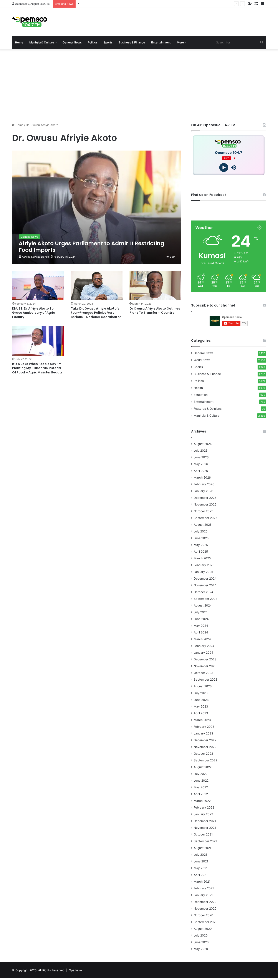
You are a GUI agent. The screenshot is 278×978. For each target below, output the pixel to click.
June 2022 (201, 780)
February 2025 (204, 565)
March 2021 (202, 881)
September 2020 (205, 922)
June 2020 (201, 942)
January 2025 (203, 572)
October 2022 (203, 753)
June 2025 (201, 538)
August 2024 (203, 605)
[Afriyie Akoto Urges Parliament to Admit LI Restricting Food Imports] (96, 207)
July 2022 (200, 774)
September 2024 (205, 598)
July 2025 (200, 531)
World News (202, 360)
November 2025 (205, 504)
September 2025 (205, 518)
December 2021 (205, 821)
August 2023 (203, 686)
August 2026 (203, 444)
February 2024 (204, 646)
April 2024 (201, 632)
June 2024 (201, 619)
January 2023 (203, 733)
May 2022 (201, 787)
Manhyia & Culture (41, 42)
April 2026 (201, 470)
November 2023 (205, 666)
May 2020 (201, 949)
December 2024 (205, 578)
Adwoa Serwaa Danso (35, 256)
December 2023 (205, 659)
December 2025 (205, 497)
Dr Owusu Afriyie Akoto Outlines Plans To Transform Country (154, 310)
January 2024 (203, 652)
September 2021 (205, 841)
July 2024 (201, 612)
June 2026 (201, 457)
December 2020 (205, 901)
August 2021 (202, 848)
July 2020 (201, 935)
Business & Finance (132, 42)
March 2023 (202, 720)
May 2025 (201, 545)
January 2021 (203, 895)
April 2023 (201, 713)
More (180, 42)
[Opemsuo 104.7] (29, 22)
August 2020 (203, 928)
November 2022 (205, 747)
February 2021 (204, 888)
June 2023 (201, 699)
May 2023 (201, 706)
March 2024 (202, 639)
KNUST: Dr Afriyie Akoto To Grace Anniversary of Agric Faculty (33, 312)
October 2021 (203, 834)
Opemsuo (75, 970)
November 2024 (205, 585)
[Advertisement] (139, 85)
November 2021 (205, 827)
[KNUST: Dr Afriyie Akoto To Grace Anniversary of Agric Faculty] (38, 285)
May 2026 (201, 464)
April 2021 (200, 875)
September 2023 (205, 679)
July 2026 (201, 450)
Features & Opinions (208, 408)
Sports (108, 42)
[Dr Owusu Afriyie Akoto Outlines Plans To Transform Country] (155, 285)
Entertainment (161, 42)
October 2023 (203, 673)
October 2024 (203, 592)
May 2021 (200, 868)
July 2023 (201, 693)
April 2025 (201, 551)
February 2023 (204, 726)
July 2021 (200, 854)
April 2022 (201, 794)
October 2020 (203, 915)
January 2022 (203, 814)
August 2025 (203, 524)
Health (198, 388)
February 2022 (204, 807)
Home (19, 42)
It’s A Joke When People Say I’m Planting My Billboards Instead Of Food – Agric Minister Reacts (37, 368)
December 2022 (205, 740)
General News (72, 42)
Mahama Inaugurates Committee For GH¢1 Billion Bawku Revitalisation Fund (129, 3)
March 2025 (202, 558)
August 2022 (203, 767)
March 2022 (202, 800)
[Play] (223, 167)
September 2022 (205, 760)
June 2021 (201, 861)
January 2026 (203, 491)
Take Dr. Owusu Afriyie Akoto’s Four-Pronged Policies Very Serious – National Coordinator (96, 312)
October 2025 (203, 511)
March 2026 (202, 477)
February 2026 (204, 484)
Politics (93, 42)
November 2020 (205, 908)
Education (201, 394)
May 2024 (201, 625)
